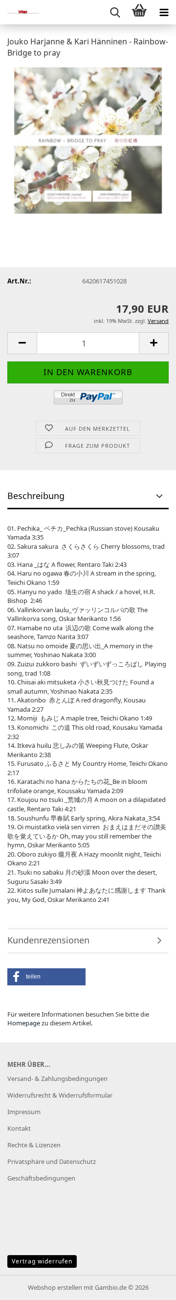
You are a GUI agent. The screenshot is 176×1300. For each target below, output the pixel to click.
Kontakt (19, 1128)
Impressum (24, 1111)
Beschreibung (36, 495)
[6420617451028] (88, 139)
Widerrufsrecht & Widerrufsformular (59, 1095)
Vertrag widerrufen (42, 1261)
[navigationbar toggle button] (164, 12)
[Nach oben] (149, 1285)
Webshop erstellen (55, 1287)
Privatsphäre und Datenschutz (51, 1161)
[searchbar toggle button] (115, 12)
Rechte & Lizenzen (34, 1144)
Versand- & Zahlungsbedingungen (57, 1078)
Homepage (23, 1023)
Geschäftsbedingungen (41, 1178)
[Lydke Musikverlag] (19, 12)
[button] (22, 343)
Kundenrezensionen (48, 940)
